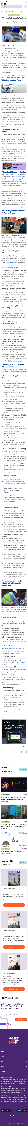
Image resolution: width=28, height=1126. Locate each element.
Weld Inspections (14, 392)
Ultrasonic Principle (5, 193)
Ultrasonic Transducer (16, 176)
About (2, 1061)
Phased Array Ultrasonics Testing (8, 272)
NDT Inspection (14, 319)
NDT (16, 104)
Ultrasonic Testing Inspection (7, 147)
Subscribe (21, 1019)
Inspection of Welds (14, 297)
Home (2, 11)
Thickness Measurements (11, 262)
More (2, 1066)
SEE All (22, 769)
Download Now (13, 905)
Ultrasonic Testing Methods (10, 648)
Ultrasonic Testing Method (20, 607)
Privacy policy (3, 1120)
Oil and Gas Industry (9, 522)
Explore (3, 1051)
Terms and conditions (23, 1120)
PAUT (23, 417)
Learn (2, 1056)
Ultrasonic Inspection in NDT (7, 285)
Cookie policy (12, 1120)
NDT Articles (8, 11)
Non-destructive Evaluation (11, 206)
